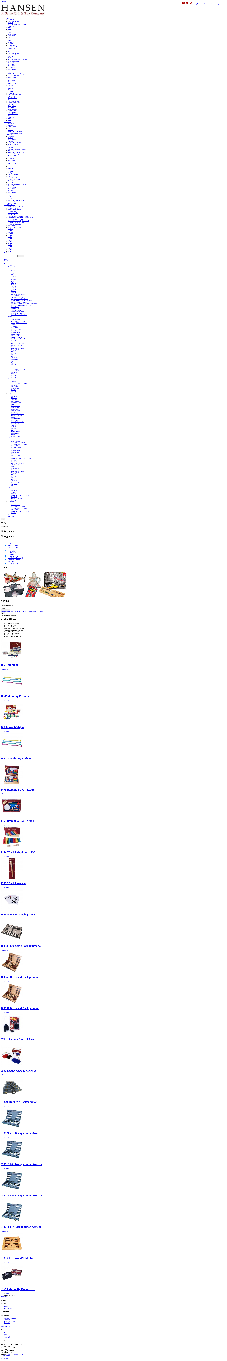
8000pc (10, 238)
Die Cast (10, 58)
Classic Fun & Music (14, 21)
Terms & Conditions (10, 1318)
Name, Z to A (5, 610)
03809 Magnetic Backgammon (19, 1101)
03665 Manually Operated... (18, 1289)
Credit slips (7, 1336)
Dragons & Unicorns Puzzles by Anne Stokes (20, 217)
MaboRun (10, 29)
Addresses (7, 1337)
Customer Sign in (216, 4)
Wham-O (10, 27)
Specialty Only (12, 35)
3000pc (10, 245)
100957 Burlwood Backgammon (20, 1008)
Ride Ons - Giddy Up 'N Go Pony (17, 24)
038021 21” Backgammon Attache (21, 1133)
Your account (5, 1326)
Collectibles (9, 146)
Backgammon (12, 34)
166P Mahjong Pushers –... (17, 696)
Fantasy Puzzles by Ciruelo (15, 219)
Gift (6, 31)
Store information (5, 1355)
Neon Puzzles (12, 214)
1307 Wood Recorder (13, 883)
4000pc (10, 243)
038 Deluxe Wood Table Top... (18, 1258)
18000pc (10, 233)
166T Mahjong (10, 664)
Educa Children (12, 66)
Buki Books (11, 64)
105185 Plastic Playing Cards (18, 914)
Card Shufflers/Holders (14, 47)
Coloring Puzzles (12, 211)
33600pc (10, 230)
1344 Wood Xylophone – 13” (18, 852)
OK (2, 519)
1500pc (10, 248)
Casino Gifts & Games (14, 55)
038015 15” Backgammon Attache (21, 1195)
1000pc (10, 249)
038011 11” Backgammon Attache (21, 1226)
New (9, 514)
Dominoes (11, 42)
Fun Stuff (10, 23)
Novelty (8, 157)
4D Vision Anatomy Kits (15, 75)
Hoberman (11, 19)
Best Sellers (7, 253)
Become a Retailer (9, 1308)
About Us (7, 1319)
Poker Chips (11, 48)
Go (9, 39)
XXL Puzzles (11, 225)
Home (6, 263)
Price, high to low (38, 611)
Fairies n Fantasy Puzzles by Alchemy (18, 216)
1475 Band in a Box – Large (17, 789)
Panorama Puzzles (13, 208)
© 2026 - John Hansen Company (10, 1358)
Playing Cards (12, 45)
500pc (9, 251)
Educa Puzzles (9, 205)
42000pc (10, 229)
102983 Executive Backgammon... (21, 945)
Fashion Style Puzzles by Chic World (18, 221)
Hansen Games (12, 67)
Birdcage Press (12, 63)
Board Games (12, 69)
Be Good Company (13, 61)
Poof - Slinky (11, 72)
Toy (6, 18)
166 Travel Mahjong (13, 727)
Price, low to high (28, 611)
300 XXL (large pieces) (14, 227)
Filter (2, 613)
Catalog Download (198, 4)
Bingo (9, 51)
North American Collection (15, 206)
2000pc (10, 246)
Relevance (4, 611)
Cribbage (10, 43)
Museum (8, 134)
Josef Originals (12, 77)
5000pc (10, 241)
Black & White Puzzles (14, 209)
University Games (13, 71)
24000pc (10, 232)
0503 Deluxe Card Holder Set (18, 1070)
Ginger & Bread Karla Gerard (16, 222)
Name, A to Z (11, 611)
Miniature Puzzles (13, 213)
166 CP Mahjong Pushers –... (18, 758)
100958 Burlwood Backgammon (20, 977)
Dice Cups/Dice (12, 50)
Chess (9, 32)
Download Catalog (9, 1306)
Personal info (8, 1332)
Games (7, 79)
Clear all (4, 526)
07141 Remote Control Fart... (18, 1039)
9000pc (10, 237)
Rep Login (207, 4)
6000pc (10, 240)
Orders (6, 1334)
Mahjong (10, 40)
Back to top (5, 1296)
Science (7, 122)
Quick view (5, 669)
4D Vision (11, 265)
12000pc (10, 235)
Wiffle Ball (11, 26)
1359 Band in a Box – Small (17, 820)
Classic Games (12, 37)
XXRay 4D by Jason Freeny (16, 74)
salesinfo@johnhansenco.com (14, 1354)
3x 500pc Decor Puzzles (14, 224)
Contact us (7, 1323)
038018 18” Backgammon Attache (21, 1164)
